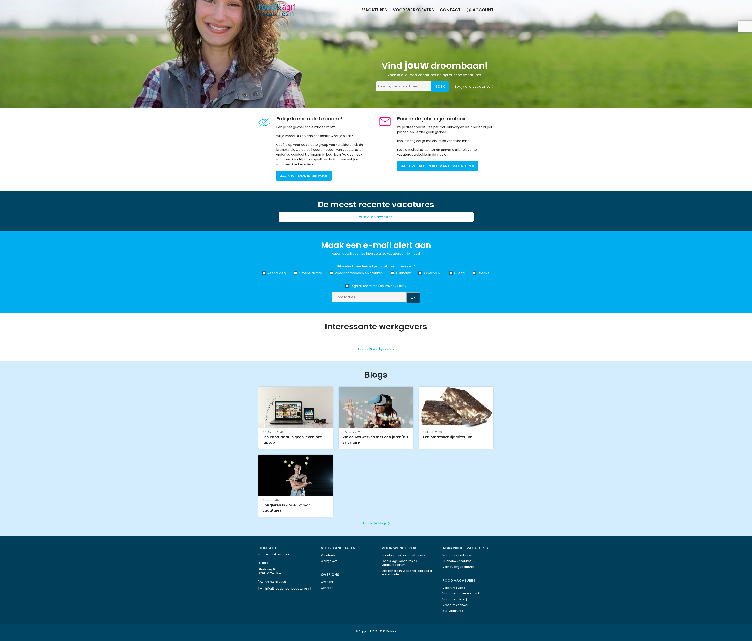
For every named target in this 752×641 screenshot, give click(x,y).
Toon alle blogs (375, 523)
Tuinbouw (403, 273)
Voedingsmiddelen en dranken (359, 273)
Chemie (483, 273)
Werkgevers (329, 561)
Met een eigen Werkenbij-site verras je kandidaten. (407, 573)
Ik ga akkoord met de (378, 286)
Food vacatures (458, 580)
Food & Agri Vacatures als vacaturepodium (400, 563)
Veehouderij (276, 273)
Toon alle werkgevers (374, 348)
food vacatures (422, 74)
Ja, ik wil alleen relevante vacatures (437, 165)
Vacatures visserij (454, 599)
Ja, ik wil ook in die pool (304, 175)
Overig (459, 273)
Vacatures (374, 10)
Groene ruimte (310, 273)
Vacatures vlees (453, 588)
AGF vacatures (452, 611)
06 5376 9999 (275, 582)
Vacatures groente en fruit (461, 593)
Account (483, 10)
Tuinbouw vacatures (456, 561)
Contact (450, 10)
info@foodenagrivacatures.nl (288, 588)
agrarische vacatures (462, 74)
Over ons (327, 582)
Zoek (440, 86)
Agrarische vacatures (465, 547)
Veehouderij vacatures (458, 567)
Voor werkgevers (413, 10)
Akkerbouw (432, 273)
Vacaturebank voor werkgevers (403, 555)
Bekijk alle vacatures (473, 86)
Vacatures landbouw (456, 555)
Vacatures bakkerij (455, 605)
